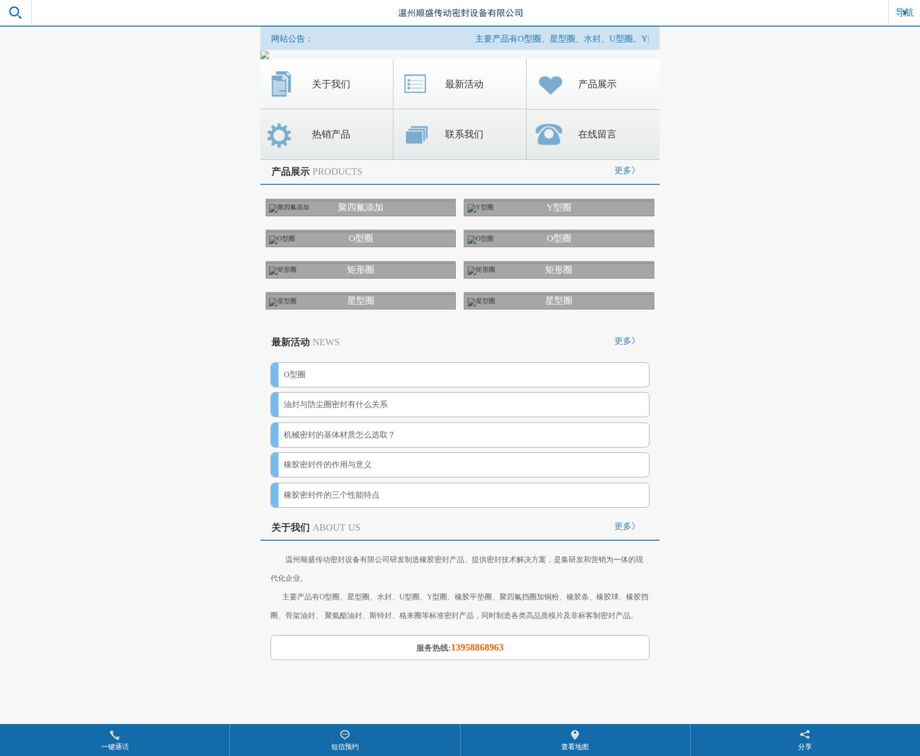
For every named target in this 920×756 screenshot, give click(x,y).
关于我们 (331, 84)
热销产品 (331, 134)
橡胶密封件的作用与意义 (328, 464)
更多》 (627, 170)
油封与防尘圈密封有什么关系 (336, 404)
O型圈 (295, 374)
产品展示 (597, 84)
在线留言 (597, 134)
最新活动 (464, 84)
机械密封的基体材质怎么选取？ (340, 434)
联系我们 (464, 134)
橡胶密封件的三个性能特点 (332, 495)
